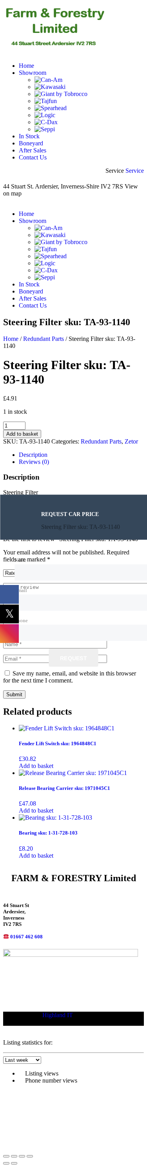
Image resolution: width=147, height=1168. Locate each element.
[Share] (22, 1156)
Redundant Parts (43, 338)
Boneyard (31, 143)
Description (33, 454)
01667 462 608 (26, 937)
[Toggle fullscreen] (14, 1156)
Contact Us (33, 157)
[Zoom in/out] (6, 1156)
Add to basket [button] (36, 765)
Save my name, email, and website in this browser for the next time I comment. (69, 677)
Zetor (131, 441)
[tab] (81, 454)
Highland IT (57, 1015)
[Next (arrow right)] (14, 1163)
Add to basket (22, 434)
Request (73, 658)
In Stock (29, 136)
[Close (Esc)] (30, 1156)
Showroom (32, 72)
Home (26, 65)
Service (134, 170)
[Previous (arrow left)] (6, 1163)
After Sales (32, 150)
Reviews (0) (34, 461)
